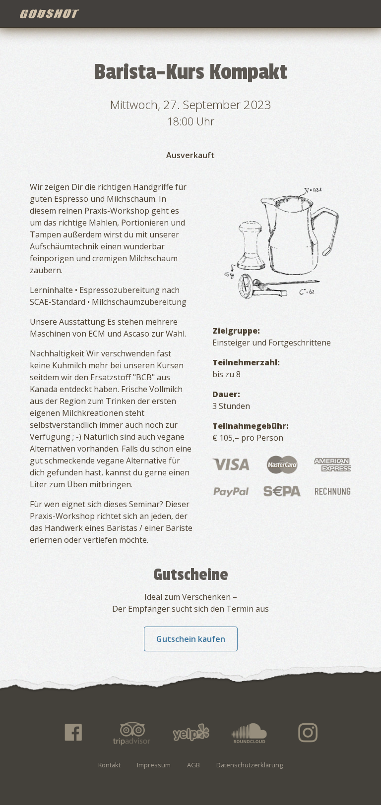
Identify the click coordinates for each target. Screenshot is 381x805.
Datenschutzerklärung (249, 764)
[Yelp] (190, 733)
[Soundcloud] (249, 733)
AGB (193, 764)
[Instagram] (308, 733)
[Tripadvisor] (131, 733)
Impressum (154, 764)
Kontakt (109, 764)
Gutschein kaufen (190, 638)
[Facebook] (72, 733)
